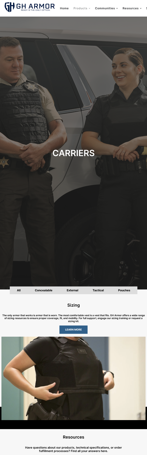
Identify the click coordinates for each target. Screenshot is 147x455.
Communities (105, 8)
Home (64, 8)
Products (80, 8)
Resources (131, 8)
